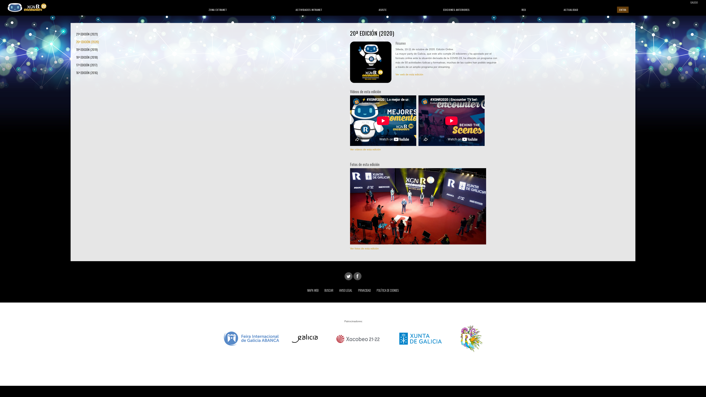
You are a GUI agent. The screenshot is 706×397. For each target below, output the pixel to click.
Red (524, 10)
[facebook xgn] (357, 276)
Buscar (329, 290)
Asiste (383, 10)
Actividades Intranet (309, 10)
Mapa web (313, 290)
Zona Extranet (218, 10)
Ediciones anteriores (456, 10)
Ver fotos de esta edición (364, 248)
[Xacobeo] (358, 338)
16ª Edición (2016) (87, 73)
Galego (694, 2)
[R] (471, 338)
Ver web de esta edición (409, 74)
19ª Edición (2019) (87, 49)
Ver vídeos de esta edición (365, 149)
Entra (622, 10)
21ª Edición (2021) (87, 34)
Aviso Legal (345, 290)
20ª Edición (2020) (87, 42)
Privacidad (364, 290)
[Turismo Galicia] (305, 338)
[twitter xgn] (349, 276)
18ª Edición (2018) (87, 57)
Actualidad (571, 10)
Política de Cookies (388, 290)
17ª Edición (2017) (86, 65)
